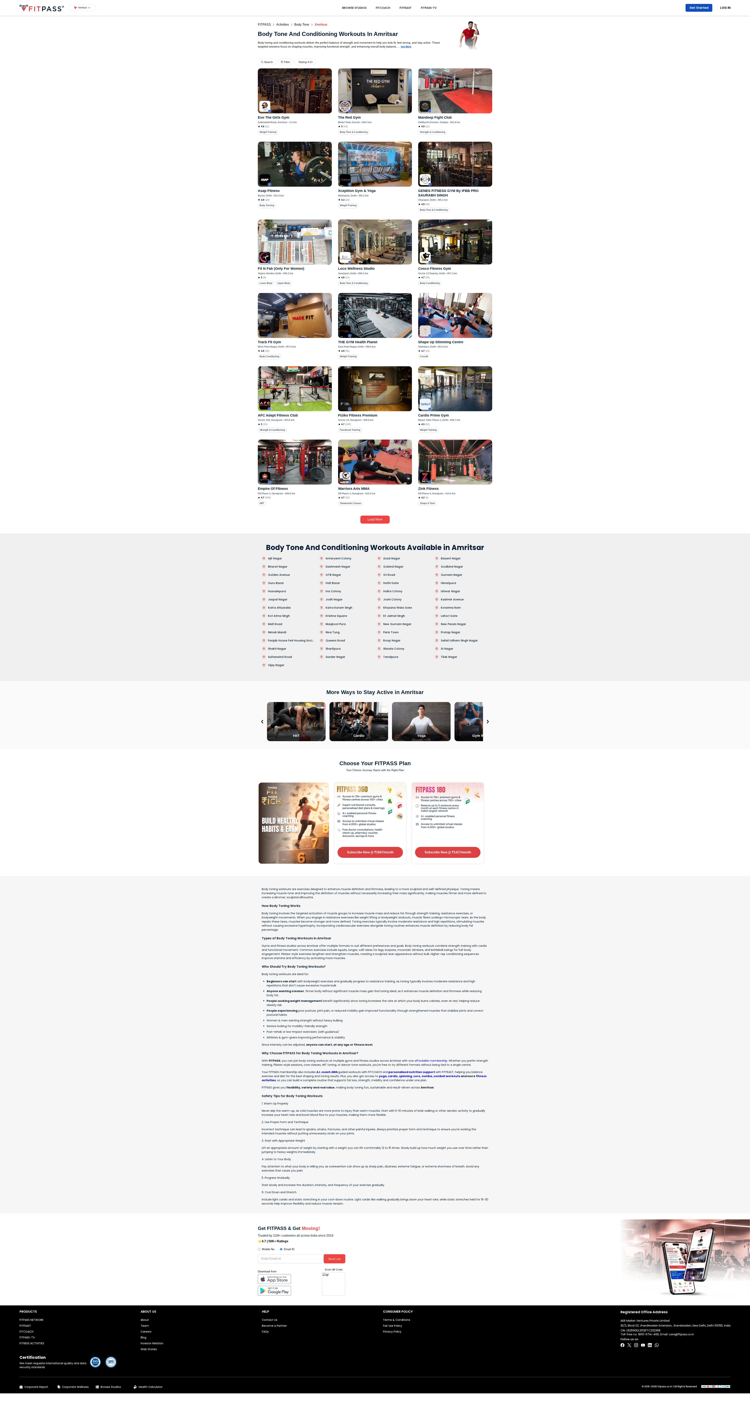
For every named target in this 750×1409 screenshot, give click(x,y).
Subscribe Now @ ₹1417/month (448, 852)
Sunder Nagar (335, 657)
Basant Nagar (451, 558)
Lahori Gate (449, 616)
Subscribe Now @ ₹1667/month (370, 852)
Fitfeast (406, 8)
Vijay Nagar (276, 665)
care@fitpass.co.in (681, 1334)
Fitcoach (383, 8)
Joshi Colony (392, 599)
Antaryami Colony (338, 558)
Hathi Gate (391, 583)
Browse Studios (354, 8)
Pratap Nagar (450, 632)
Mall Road (275, 624)
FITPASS (264, 24)
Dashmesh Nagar (338, 567)
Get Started (698, 7)
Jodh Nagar (334, 599)
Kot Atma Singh (279, 616)
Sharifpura (333, 649)
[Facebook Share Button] (622, 1345)
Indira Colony (392, 591)
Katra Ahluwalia (279, 608)
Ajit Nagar (275, 558)
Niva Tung (333, 632)
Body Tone (301, 24)
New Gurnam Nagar (397, 624)
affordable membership (430, 1061)
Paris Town (391, 632)
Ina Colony (333, 591)
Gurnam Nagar (451, 575)
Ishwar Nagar (450, 591)
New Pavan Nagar (453, 624)
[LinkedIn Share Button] (650, 1345)
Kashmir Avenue (452, 599)
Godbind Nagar (452, 567)
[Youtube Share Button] (643, 1345)
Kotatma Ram (451, 608)
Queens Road (335, 640)
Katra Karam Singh (339, 608)
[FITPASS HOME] (42, 7)
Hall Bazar (333, 583)
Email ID (289, 1249)
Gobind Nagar (393, 567)
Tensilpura (390, 657)
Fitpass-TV (429, 8)
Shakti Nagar (277, 649)
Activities (282, 24)
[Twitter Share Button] (629, 1345)
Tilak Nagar (449, 657)
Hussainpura (277, 591)
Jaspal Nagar (278, 599)
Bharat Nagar (278, 567)
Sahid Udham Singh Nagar (459, 640)
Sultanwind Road (280, 657)
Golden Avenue (279, 575)
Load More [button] (375, 519)
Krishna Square (336, 616)
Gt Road (389, 575)
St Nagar (447, 649)
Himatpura (448, 583)
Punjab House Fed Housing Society (291, 640)
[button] (82, 7)
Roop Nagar (392, 640)
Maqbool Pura (336, 624)
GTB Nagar (333, 575)
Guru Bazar (276, 583)
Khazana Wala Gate (397, 608)
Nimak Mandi (277, 632)
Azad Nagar (391, 558)
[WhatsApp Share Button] (657, 1345)
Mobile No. (268, 1249)
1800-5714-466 (648, 1334)
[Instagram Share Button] (636, 1345)
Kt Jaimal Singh (394, 616)
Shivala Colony (393, 649)
